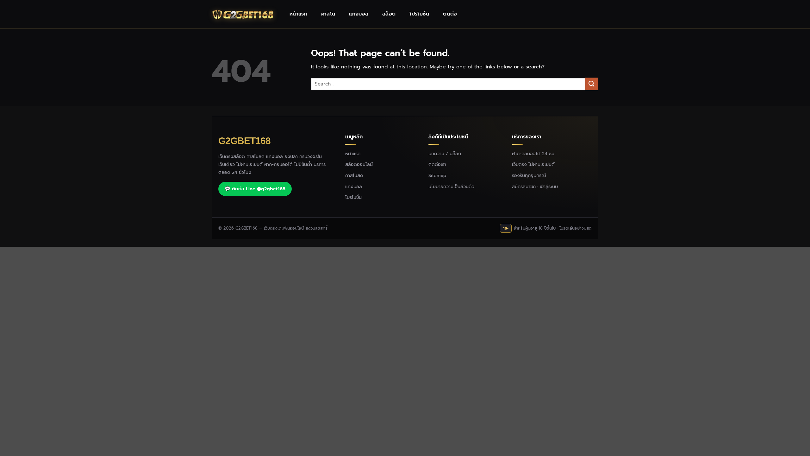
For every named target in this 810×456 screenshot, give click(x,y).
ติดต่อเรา (437, 164)
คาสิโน (328, 14)
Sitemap (437, 175)
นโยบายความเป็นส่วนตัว (451, 186)
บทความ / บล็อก (444, 153)
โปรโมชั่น (419, 14)
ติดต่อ (450, 14)
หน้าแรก (298, 14)
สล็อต (389, 14)
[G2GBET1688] (243, 14)
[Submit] (591, 84)
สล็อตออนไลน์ (359, 164)
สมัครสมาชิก (524, 186)
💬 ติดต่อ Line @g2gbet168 (255, 188)
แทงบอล (358, 14)
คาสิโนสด (354, 175)
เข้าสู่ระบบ (549, 186)
